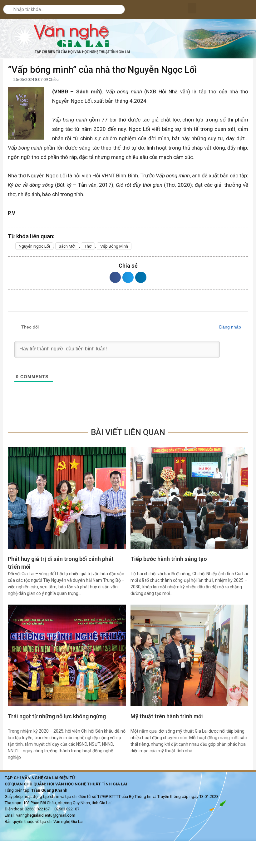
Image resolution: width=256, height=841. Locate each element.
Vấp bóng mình (114, 246)
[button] (192, 8)
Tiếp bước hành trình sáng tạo (168, 559)
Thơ (87, 246)
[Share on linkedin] (140, 277)
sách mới (67, 246)
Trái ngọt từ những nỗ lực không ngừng (57, 716)
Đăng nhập (229, 326)
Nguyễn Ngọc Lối (34, 246)
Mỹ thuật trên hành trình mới (166, 716)
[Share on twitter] (128, 277)
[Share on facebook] (115, 277)
